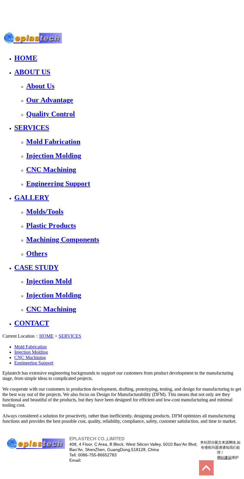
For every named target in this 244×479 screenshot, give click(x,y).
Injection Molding (53, 155)
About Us (40, 86)
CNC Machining (51, 169)
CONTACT (31, 323)
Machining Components (62, 239)
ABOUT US (32, 72)
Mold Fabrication (53, 141)
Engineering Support (58, 183)
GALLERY (31, 197)
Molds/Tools (44, 211)
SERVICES (31, 128)
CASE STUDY (36, 267)
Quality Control (50, 114)
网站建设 (224, 457)
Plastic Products (51, 225)
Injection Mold (49, 281)
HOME (25, 58)
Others (36, 253)
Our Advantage (49, 100)
